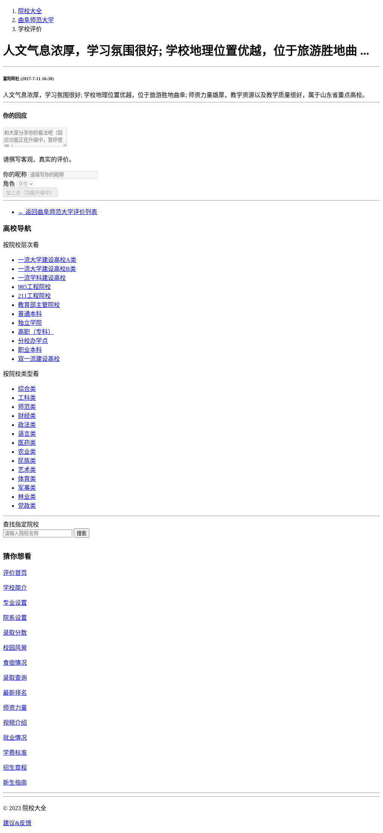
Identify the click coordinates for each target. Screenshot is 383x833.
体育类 (27, 479)
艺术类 (27, 470)
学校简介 (15, 588)
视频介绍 (15, 722)
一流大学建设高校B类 (47, 269)
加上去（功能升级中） (30, 193)
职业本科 (30, 350)
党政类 (27, 505)
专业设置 (15, 603)
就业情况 (15, 737)
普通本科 (30, 314)
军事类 (27, 488)
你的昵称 (15, 174)
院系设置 (15, 618)
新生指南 (15, 782)
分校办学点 (33, 341)
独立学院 (30, 323)
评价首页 (15, 573)
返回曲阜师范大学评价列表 (57, 212)
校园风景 (15, 648)
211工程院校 (34, 296)
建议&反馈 (17, 823)
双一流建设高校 (39, 359)
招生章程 (15, 767)
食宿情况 (15, 663)
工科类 (27, 398)
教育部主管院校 (39, 305)
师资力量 (15, 707)
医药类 (27, 443)
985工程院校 (34, 287)
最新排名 (15, 692)
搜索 (81, 533)
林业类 (27, 497)
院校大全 (30, 11)
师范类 (27, 407)
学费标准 (15, 752)
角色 (9, 184)
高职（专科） (36, 332)
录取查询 (15, 677)
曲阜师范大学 (36, 20)
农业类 (27, 452)
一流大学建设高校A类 (47, 260)
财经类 (27, 416)
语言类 (27, 434)
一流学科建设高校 (42, 278)
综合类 (27, 389)
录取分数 (15, 633)
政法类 (27, 425)
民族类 (27, 461)
